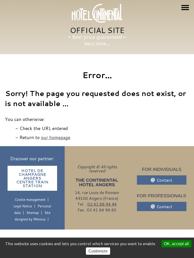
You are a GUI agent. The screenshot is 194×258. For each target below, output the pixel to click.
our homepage (55, 137)
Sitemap (32, 212)
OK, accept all (176, 244)
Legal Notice (22, 206)
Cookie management (30, 199)
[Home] (97, 13)
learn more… (97, 43)
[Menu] (185, 8)
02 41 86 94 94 (102, 204)
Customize (98, 251)
